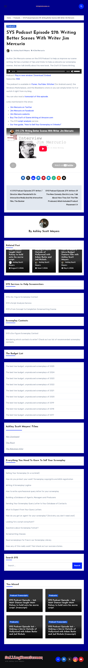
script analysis (24, 121)
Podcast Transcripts (19, 596)
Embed (47, 75)
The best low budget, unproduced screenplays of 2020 (30, 397)
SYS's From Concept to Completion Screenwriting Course (31, 309)
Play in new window (24, 75)
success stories (55, 546)
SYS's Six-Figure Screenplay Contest (22, 333)
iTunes (34, 84)
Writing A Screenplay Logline (18, 485)
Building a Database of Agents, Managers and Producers (31, 497)
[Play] (9, 71)
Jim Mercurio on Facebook (22, 110)
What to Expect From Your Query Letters (23, 510)
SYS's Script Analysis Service (18, 303)
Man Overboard (12, 437)
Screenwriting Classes (16, 534)
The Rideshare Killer (14, 449)
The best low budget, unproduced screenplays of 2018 (30, 409)
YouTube (42, 84)
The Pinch (10, 443)
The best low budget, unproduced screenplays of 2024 (30, 372)
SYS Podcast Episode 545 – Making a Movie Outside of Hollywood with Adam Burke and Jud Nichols (43, 252)
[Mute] (72, 71)
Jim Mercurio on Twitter (21, 107)
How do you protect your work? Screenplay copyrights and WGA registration (39, 479)
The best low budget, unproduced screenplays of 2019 (30, 403)
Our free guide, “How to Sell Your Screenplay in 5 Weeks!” (35, 124)
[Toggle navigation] (5, 6)
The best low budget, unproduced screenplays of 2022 (30, 384)
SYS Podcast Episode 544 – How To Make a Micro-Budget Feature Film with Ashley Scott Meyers (69, 252)
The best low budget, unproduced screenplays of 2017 (30, 415)
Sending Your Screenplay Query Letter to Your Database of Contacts (36, 503)
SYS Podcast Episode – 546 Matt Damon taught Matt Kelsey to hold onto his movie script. (16, 252)
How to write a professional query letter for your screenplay (32, 491)
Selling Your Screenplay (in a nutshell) (22, 473)
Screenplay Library (43, 540)
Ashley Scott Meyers (22, 51)
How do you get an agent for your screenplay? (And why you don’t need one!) (40, 516)
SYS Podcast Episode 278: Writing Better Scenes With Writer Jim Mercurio (41, 38)
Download (38, 75)
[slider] (77, 71)
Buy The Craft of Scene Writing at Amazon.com (31, 117)
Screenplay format (29, 528)
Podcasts (11, 26)
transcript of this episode (36, 96)
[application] (44, 71)
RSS (18, 79)
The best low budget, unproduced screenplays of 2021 (30, 391)
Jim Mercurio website (20, 114)
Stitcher (50, 84)
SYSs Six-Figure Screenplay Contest (22, 297)
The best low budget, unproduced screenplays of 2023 (30, 378)
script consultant (25, 522)
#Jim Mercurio (39, 51)
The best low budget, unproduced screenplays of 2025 (30, 366)
